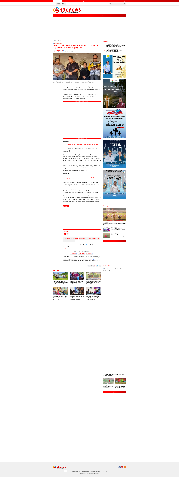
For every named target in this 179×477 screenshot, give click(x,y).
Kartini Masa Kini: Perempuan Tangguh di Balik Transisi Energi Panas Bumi (76, 282)
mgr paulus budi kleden (69, 241)
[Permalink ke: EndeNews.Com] (54, 50)
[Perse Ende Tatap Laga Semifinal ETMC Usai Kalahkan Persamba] (114, 320)
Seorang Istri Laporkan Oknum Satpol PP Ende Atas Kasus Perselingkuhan (90, 1)
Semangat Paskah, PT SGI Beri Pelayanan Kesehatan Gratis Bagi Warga (60, 298)
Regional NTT (108, 16)
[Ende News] (67, 9)
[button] (124, 4)
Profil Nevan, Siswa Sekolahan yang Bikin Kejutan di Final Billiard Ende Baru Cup (77, 298)
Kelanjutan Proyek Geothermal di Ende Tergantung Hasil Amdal (82, 144)
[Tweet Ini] (91, 266)
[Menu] (54, 4)
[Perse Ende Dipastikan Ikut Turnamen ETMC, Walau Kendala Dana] (120, 381)
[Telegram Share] (97, 266)
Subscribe (90, 253)
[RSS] (125, 467)
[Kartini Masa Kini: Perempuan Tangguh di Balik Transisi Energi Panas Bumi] (77, 276)
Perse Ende (100, 16)
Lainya (114, 16)
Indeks (63, 3)
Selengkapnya (113, 241)
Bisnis (64, 16)
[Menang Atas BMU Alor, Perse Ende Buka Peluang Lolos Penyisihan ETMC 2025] (108, 381)
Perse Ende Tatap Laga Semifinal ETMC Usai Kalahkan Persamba (113, 375)
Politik (68, 16)
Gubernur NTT (82, 238)
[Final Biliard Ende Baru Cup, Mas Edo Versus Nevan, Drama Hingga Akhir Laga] (93, 291)
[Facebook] (119, 467)
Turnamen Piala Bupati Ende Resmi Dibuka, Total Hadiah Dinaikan (114, 224)
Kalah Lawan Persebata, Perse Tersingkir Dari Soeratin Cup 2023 (118, 235)
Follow (64, 248)
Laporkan (74, 253)
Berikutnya (65, 206)
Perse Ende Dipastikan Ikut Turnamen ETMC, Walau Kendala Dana (120, 386)
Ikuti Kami (82, 253)
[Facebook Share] (89, 266)
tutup (51, 6)
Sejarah (74, 16)
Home (55, 16)
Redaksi (58, 3)
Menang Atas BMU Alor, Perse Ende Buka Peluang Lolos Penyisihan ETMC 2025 (108, 386)
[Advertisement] (46, 26)
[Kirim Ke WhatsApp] (100, 266)
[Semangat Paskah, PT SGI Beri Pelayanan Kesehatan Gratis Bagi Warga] (60, 291)
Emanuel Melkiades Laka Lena (71, 238)
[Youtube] (122, 467)
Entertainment (86, 16)
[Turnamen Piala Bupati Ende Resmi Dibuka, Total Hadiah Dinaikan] (114, 214)
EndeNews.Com (59, 50)
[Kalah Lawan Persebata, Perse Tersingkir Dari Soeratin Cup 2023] (106, 235)
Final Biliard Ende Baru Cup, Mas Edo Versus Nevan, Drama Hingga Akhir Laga (93, 298)
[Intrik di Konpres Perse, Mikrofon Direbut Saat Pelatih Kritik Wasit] (106, 229)
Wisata (79, 16)
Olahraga (93, 16)
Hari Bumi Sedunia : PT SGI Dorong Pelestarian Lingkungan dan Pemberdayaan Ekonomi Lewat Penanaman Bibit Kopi (60, 283)
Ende (60, 16)
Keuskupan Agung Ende (93, 238)
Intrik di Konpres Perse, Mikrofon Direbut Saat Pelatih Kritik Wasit (118, 229)
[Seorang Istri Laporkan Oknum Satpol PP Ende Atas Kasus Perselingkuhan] (93, 276)
